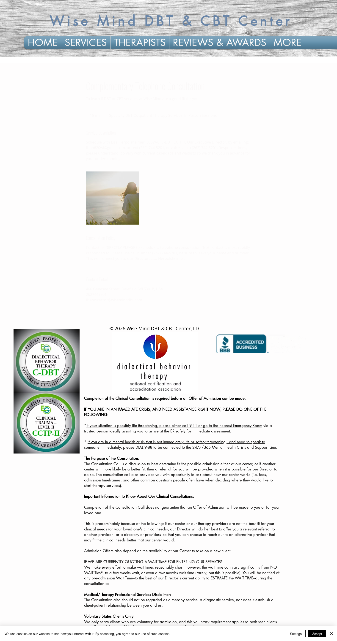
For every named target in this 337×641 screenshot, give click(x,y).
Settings (296, 633)
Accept (317, 633)
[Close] (331, 633)
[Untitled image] (112, 198)
